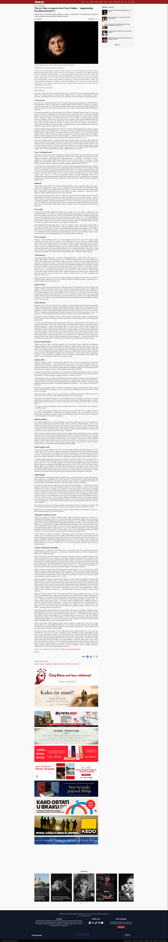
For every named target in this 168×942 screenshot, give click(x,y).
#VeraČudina (68, 664)
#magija (55, 664)
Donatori (146, 940)
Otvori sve (117, 44)
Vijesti (83, 1)
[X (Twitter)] (93, 923)
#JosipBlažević (48, 664)
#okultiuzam (61, 664)
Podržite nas (141, 940)
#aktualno (41, 664)
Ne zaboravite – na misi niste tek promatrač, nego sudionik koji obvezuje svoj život (119, 25)
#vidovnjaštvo (75, 664)
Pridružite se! (121, 927)
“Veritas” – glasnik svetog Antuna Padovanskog (67, 649)
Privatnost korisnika (163, 940)
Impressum (135, 940)
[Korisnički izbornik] (129, 2)
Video (105, 1)
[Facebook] (90, 923)
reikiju (62, 71)
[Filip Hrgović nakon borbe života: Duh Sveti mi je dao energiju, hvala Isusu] (104, 40)
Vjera (87, 1)
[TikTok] (96, 923)
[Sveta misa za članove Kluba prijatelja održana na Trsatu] (104, 12)
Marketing (155, 940)
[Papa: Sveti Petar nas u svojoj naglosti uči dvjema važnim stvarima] (104, 19)
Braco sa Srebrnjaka (48, 482)
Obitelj (91, 1)
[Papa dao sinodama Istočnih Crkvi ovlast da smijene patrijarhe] (104, 33)
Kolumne (110, 1)
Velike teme (117, 1)
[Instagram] (99, 923)
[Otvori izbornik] (133, 2)
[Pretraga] (122, 2)
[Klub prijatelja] (125, 2)
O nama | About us (128, 940)
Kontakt (150, 940)
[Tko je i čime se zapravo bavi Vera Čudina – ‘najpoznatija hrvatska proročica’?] (66, 42)
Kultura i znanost (99, 1)
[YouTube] (102, 923)
